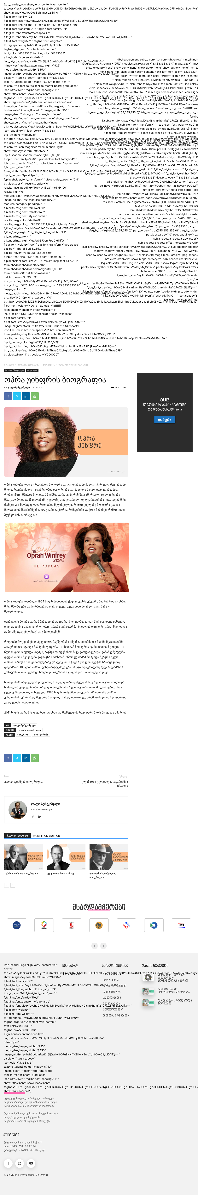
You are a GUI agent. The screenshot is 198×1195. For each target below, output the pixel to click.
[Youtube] (31, 1163)
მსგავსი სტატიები (17, 835)
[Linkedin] (26, 396)
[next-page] (12, 885)
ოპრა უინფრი (41, 734)
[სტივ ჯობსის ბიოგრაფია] (66, 857)
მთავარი (9, 364)
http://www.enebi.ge (41, 809)
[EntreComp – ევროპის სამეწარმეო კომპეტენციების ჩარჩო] (148, 977)
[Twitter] (17, 396)
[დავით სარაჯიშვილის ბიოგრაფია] (109, 857)
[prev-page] (6, 885)
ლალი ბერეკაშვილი (19, 387)
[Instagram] (19, 1163)
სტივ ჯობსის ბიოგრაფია (62, 873)
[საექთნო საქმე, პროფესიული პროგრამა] (148, 991)
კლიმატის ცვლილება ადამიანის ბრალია (105, 784)
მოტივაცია (49, 364)
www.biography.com (30, 729)
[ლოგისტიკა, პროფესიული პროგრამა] (148, 1002)
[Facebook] (8, 396)
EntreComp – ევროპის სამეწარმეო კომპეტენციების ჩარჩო (173, 978)
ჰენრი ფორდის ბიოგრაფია (21, 873)
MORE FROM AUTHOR (46, 835)
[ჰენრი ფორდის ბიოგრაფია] (23, 857)
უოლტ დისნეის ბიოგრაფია (23, 781)
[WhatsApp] (35, 396)
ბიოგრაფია (23, 734)
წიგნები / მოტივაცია (28, 364)
